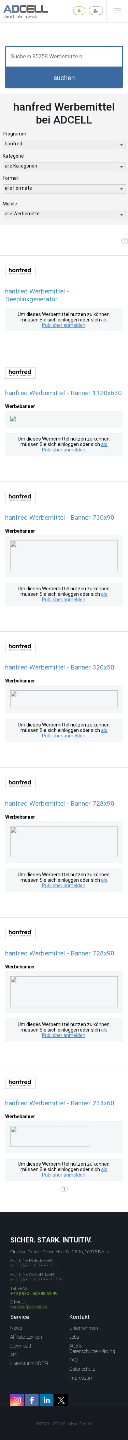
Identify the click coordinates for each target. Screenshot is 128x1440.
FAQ (73, 1360)
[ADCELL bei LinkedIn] (46, 1400)
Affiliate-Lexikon (26, 1337)
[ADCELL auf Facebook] (32, 1400)
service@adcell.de (28, 1307)
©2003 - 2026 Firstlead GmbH (64, 1424)
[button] (64, 77)
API (13, 1354)
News (16, 1328)
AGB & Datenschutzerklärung (92, 1348)
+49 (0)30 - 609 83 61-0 (34, 1265)
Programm (14, 133)
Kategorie (13, 156)
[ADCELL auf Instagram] (17, 1400)
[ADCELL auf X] (61, 1400)
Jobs (74, 1337)
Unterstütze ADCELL (31, 1363)
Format (11, 178)
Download (20, 1346)
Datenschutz (82, 1369)
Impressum (81, 1378)
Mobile (10, 203)
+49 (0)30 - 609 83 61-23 (36, 1279)
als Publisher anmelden (75, 322)
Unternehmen (83, 1328)
